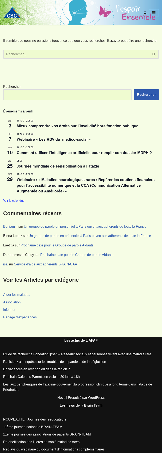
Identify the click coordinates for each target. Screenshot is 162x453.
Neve (61, 397)
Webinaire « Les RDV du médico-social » (55, 139)
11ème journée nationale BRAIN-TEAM (32, 427)
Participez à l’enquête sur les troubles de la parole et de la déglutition (54, 362)
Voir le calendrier (14, 200)
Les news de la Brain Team (81, 405)
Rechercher (12, 86)
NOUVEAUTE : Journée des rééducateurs (34, 419)
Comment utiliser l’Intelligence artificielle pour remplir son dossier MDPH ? (84, 152)
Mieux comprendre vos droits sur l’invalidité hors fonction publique (77, 125)
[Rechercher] (145, 12)
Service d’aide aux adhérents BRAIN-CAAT (46, 264)
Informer (9, 309)
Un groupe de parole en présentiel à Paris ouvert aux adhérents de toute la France (85, 226)
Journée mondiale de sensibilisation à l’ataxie (58, 166)
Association (12, 302)
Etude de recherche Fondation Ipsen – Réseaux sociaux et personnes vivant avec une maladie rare (77, 354)
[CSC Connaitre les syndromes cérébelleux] (13, 12)
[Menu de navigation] (154, 12)
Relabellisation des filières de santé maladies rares (41, 442)
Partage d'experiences (20, 317)
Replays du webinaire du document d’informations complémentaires (54, 449)
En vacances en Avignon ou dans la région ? (36, 369)
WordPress (96, 397)
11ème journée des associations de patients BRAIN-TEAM (47, 434)
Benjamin (10, 226)
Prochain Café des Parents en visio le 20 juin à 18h (41, 377)
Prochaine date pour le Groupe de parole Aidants (56, 245)
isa (5, 264)
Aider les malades (16, 294)
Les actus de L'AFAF (81, 340)
